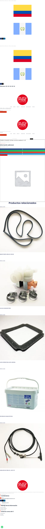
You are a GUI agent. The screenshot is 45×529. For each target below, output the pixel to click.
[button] (2, 527)
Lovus (29, 522)
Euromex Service (22, 522)
